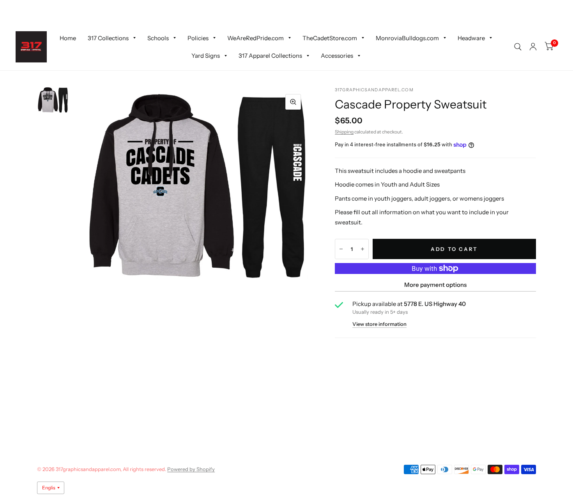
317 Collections (108, 37)
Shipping (344, 132)
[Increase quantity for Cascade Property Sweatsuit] (362, 249)
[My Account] (533, 46)
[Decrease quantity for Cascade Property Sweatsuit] (341, 249)
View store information (379, 324)
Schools (158, 37)
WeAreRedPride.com (255, 37)
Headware (471, 37)
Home (68, 37)
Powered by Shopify (191, 469)
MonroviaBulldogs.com (407, 37)
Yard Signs (205, 55)
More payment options (435, 284)
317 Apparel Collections (270, 55)
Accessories (337, 55)
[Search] (517, 46)
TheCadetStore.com (329, 37)
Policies (198, 37)
